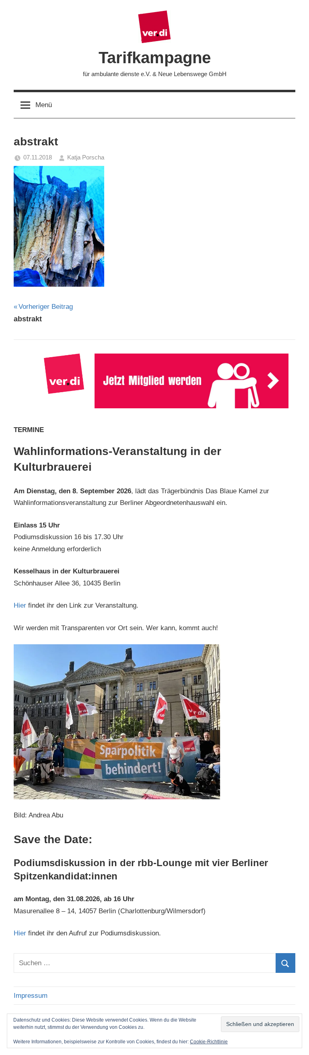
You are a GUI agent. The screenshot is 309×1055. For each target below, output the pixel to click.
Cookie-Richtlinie (209, 1042)
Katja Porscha (85, 157)
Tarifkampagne (155, 57)
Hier (20, 605)
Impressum (30, 995)
